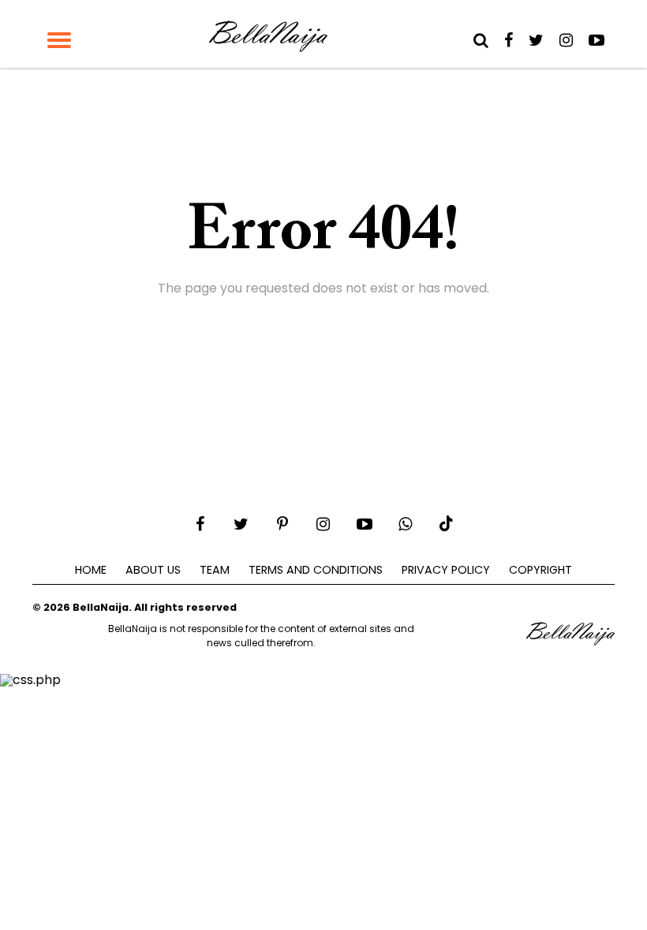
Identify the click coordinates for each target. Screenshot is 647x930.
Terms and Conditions (316, 570)
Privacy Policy (446, 570)
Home (91, 570)
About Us (153, 570)
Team (215, 570)
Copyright (540, 570)
